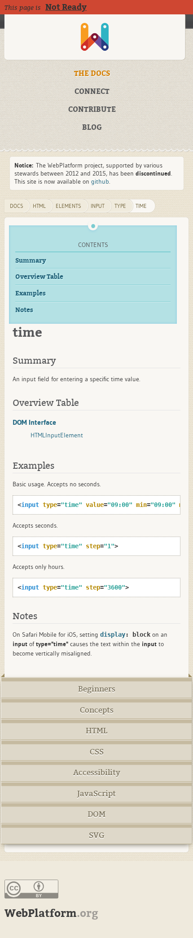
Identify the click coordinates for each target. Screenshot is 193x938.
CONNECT (92, 91)
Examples (30, 293)
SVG (97, 835)
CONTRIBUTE (92, 109)
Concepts (97, 710)
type (120, 206)
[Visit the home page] (94, 37)
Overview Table (39, 277)
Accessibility (96, 772)
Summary (30, 260)
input (98, 206)
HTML (96, 730)
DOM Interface (34, 422)
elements (68, 206)
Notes (24, 310)
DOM (96, 814)
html (39, 206)
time (141, 206)
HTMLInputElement (57, 435)
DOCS (16, 206)
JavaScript (96, 793)
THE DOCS (92, 73)
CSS (97, 752)
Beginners (96, 689)
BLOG (92, 127)
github (100, 181)
